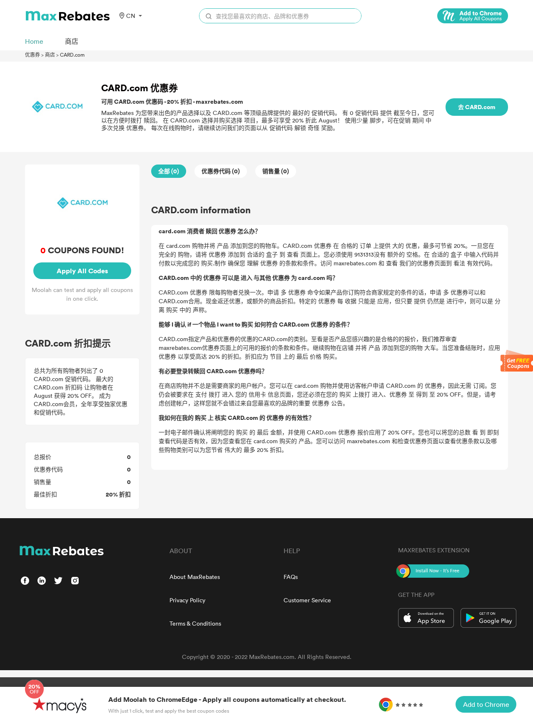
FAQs (291, 577)
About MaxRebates (194, 577)
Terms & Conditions (195, 623)
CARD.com (72, 54)
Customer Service (307, 600)
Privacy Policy (187, 600)
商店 (50, 54)
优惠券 (32, 54)
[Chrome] (472, 15)
